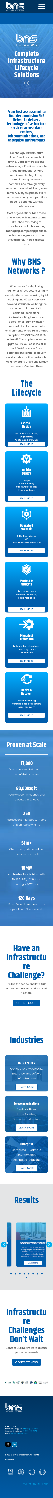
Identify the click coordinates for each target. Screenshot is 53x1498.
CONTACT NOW (26, 1362)
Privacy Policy (29, 1483)
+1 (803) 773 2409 (30, 1429)
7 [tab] (37, 1273)
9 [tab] (26, 1277)
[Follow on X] (8, 1444)
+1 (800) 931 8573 (29, 1431)
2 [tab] (15, 1273)
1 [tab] (11, 1273)
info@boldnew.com (19, 1433)
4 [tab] (24, 1273)
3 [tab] (20, 1273)
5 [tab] (28, 1273)
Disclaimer (43, 1483)
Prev (4, 1244)
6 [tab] (33, 1273)
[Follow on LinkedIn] (14, 1444)
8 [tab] (42, 1273)
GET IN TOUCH (26, 1003)
